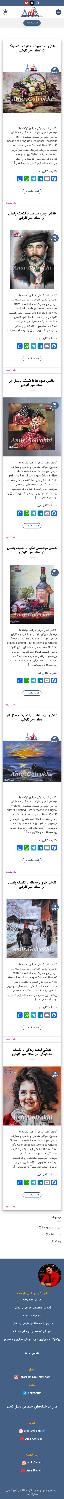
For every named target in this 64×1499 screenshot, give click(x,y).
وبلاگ (58, 1241)
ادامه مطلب (32, 191)
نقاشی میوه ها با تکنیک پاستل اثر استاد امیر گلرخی (32, 383)
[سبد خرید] (5, 12)
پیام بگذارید (11, 203)
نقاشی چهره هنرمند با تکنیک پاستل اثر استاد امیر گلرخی (32, 215)
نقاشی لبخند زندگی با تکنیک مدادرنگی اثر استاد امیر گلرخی (32, 1052)
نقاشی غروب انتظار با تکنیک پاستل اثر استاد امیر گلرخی (32, 717)
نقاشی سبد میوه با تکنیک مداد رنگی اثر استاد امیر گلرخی (32, 48)
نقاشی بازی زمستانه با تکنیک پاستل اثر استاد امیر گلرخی (32, 884)
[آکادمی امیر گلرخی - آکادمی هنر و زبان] (32, 12)
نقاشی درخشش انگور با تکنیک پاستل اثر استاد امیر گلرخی (32, 550)
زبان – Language (51, 1228)
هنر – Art (56, 1234)
